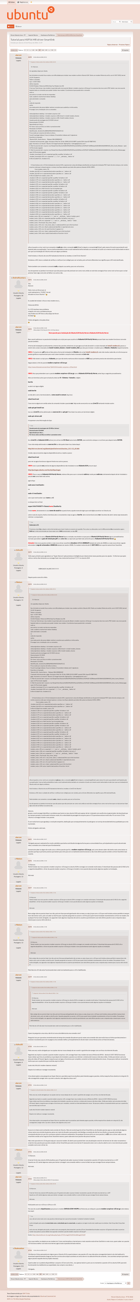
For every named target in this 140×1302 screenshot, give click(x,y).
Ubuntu (42, 1296)
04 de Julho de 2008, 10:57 (40, 839)
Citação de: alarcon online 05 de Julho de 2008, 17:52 (43, 931)
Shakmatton (19, 1248)
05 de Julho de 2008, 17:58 (40, 926)
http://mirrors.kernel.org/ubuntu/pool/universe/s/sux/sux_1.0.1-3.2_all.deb (53, 448)
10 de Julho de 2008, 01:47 (40, 1250)
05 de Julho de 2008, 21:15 (40, 1046)
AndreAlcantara (19, 278)
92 (52, 50)
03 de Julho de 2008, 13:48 (40, 328)
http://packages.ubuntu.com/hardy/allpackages (44, 470)
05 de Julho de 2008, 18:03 (40, 976)
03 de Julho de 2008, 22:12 (40, 552)
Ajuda (108, 1299)
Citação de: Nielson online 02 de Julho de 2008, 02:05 (43, 62)
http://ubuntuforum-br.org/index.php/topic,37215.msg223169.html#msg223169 (58, 1235)
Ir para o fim (14, 50)
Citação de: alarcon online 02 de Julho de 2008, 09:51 (43, 589)
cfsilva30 (19, 550)
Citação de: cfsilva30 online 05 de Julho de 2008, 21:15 (44, 1090)
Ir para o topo (14, 1274)
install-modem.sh (114, 346)
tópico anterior (112, 44)
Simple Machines (24, 1299)
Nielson (19, 582)
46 (36, 50)
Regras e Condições (117, 1299)
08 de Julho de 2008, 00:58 (40, 1151)
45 (33, 50)
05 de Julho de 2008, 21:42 (40, 1085)
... (30, 50)
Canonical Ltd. (51, 1296)
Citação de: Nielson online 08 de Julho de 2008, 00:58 (43, 1183)
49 (46, 50)
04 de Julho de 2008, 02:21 (40, 584)
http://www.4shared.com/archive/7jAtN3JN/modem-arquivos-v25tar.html (52, 367)
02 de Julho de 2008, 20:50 (40, 279)
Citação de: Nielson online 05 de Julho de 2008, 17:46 (43, 892)
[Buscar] (119, 21)
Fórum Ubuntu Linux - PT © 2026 (122, 1297)
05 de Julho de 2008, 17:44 (40, 860)
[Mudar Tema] (31, 2)
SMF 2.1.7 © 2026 (13, 1299)
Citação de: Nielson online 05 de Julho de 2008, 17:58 (43, 981)
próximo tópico (124, 44)
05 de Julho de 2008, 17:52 (40, 887)
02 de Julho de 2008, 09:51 (40, 57)
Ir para (102, 1283)
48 (43, 50)
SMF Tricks (26, 1293)
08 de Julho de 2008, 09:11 (40, 1177)
